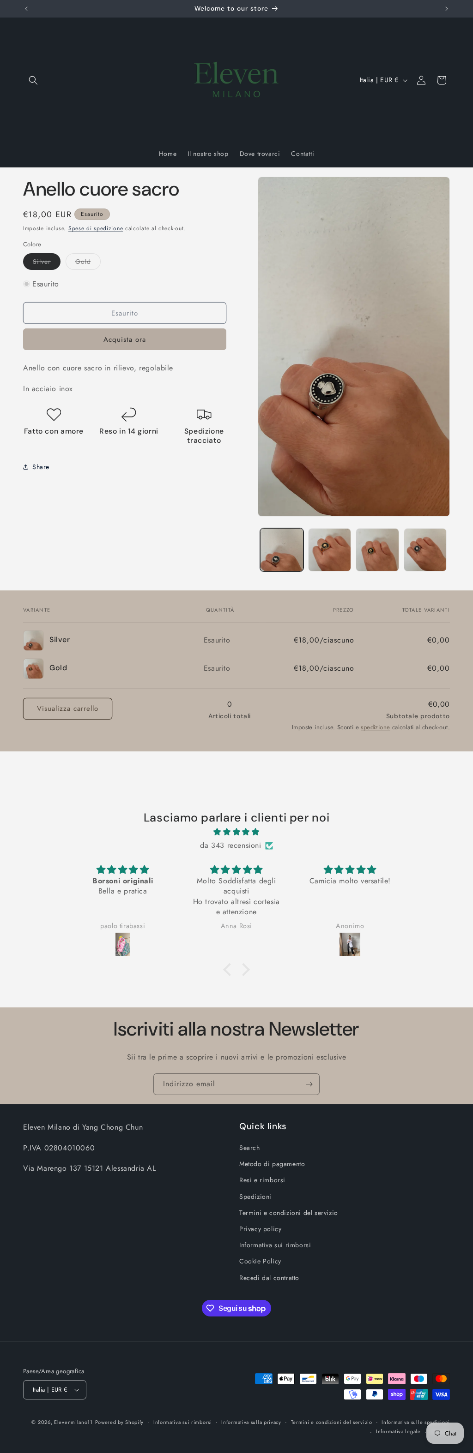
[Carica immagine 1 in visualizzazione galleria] (281, 549)
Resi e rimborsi (262, 1180)
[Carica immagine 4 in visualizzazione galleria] (425, 549)
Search (249, 1147)
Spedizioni (255, 1196)
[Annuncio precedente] (26, 9)
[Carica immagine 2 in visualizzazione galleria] (329, 549)
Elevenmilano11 (73, 1422)
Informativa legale (398, 1431)
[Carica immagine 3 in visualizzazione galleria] (377, 549)
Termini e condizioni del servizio (288, 1212)
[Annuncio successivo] (447, 9)
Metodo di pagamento (272, 1163)
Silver (47, 263)
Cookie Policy (260, 1261)
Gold (88, 263)
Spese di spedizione (95, 228)
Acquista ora (124, 339)
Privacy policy (260, 1228)
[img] (236, 832)
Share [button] (40, 466)
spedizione (375, 727)
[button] (33, 80)
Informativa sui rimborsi (275, 1245)
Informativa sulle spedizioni (416, 1422)
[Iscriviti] (309, 1084)
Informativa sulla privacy (251, 1422)
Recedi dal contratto (269, 1277)
